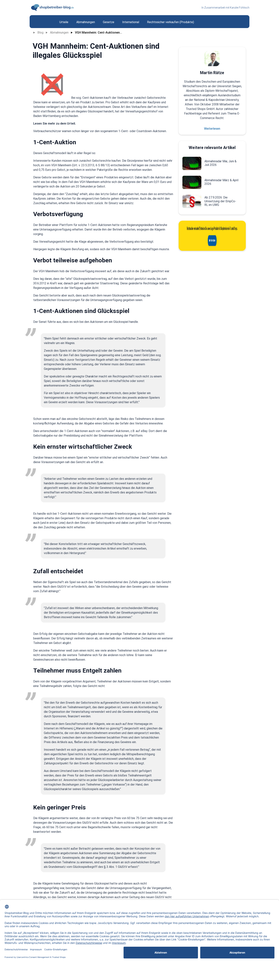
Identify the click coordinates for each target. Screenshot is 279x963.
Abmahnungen (59, 32)
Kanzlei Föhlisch (239, 7)
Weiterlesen (212, 128)
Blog (40, 32)
